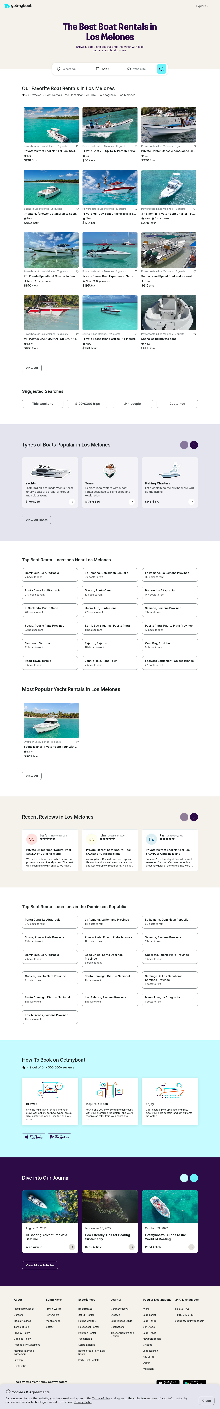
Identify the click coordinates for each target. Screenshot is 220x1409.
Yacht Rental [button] (85, 1338)
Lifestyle (115, 1314)
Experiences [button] (86, 1299)
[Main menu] (214, 6)
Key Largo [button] (149, 1356)
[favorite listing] (77, 146)
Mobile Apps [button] (53, 1320)
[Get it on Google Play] (59, 1137)
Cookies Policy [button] (22, 1338)
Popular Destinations (157, 1299)
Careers (18, 1314)
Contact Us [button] (20, 1366)
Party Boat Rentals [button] (88, 1360)
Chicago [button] (147, 1344)
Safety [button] (49, 1326)
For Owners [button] (52, 1314)
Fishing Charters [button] (87, 1320)
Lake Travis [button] (149, 1332)
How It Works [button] (53, 1308)
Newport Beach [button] (152, 1338)
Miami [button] (146, 1308)
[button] (53, 95)
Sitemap (18, 1360)
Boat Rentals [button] (85, 1308)
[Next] (194, 445)
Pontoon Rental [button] (87, 1332)
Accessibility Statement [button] (27, 1344)
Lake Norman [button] (150, 1350)
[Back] (184, 445)
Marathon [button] (148, 1368)
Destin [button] (146, 1362)
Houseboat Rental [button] (88, 1326)
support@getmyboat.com (189, 1320)
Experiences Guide (121, 1320)
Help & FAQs (182, 1308)
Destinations (117, 1326)
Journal (116, 1299)
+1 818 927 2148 (184, 1314)
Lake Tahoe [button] (150, 1320)
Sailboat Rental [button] (86, 1344)
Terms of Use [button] (101, 1398)
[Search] (161, 69)
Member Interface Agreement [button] (24, 1352)
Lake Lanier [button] (149, 1314)
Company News (120, 1308)
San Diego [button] (149, 1326)
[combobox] (73, 68)
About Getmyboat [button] (24, 1308)
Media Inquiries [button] (22, 1320)
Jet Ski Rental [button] (86, 1314)
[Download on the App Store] (33, 1137)
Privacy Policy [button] (83, 1402)
